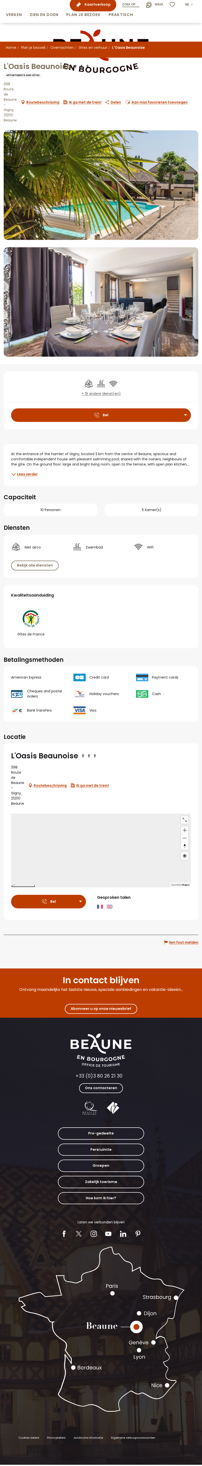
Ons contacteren (101, 1087)
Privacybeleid (56, 1438)
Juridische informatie (88, 1438)
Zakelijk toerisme (101, 1181)
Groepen (101, 1165)
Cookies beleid (28, 1438)
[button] (14, 11)
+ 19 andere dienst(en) (101, 393)
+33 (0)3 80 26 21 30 (98, 1076)
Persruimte (101, 1149)
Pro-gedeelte (101, 1133)
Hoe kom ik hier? (101, 1198)
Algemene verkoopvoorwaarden (133, 1438)
